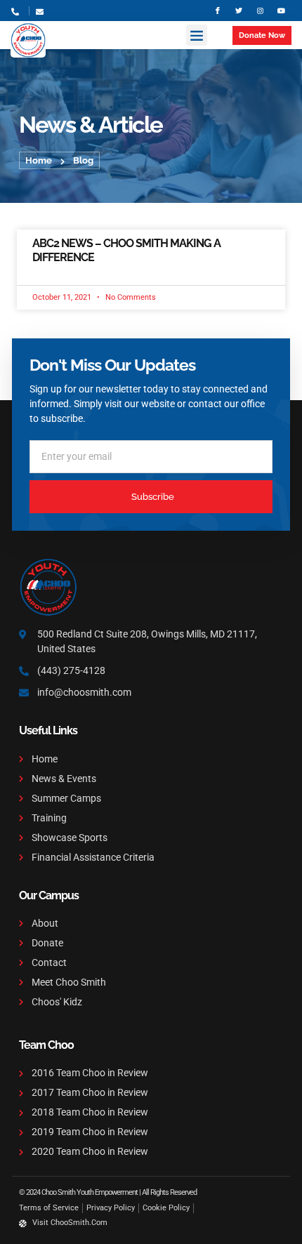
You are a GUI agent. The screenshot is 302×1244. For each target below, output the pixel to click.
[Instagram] (259, 10)
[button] (196, 35)
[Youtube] (280, 10)
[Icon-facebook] (217, 10)
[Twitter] (238, 10)
